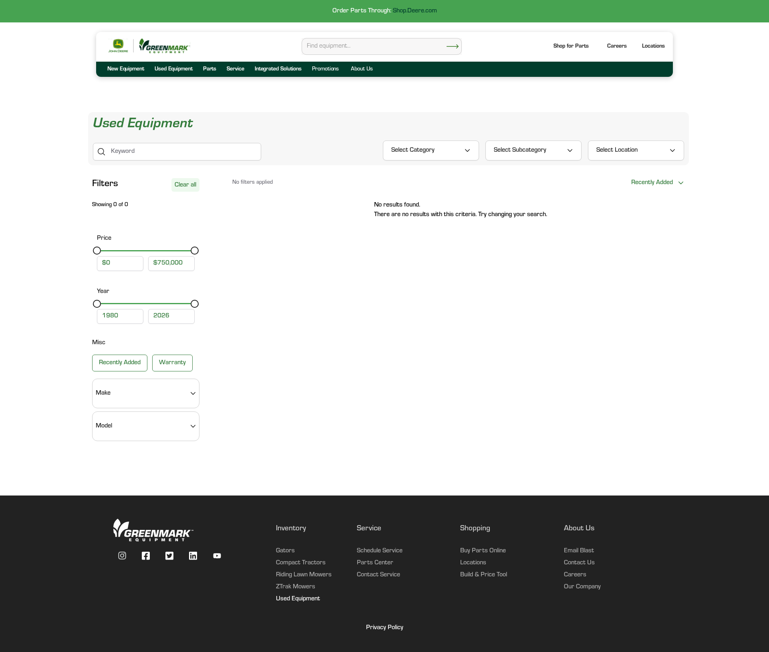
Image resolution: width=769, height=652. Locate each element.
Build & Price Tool (483, 575)
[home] (164, 45)
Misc (98, 343)
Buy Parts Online (483, 551)
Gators (285, 551)
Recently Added (120, 363)
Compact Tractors (301, 563)
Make (103, 393)
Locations (473, 563)
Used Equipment (298, 599)
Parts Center (375, 563)
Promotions (325, 69)
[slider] (97, 251)
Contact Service (378, 575)
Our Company (582, 587)
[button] (653, 47)
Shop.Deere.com (415, 11)
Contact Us (579, 563)
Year (103, 292)
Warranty (172, 363)
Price (104, 238)
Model (104, 426)
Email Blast (579, 551)
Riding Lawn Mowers (304, 575)
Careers (617, 47)
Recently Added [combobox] (652, 183)
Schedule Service (380, 551)
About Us (361, 69)
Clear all (185, 185)
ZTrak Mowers (295, 587)
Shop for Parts (571, 47)
